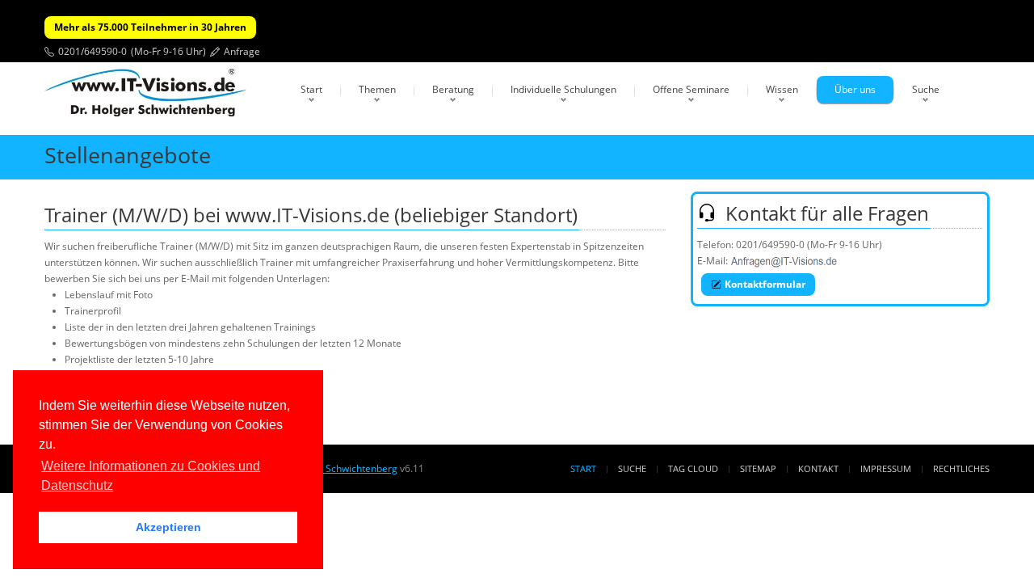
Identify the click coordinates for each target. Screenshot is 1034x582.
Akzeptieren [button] (168, 527)
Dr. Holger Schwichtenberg (336, 468)
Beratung (453, 89)
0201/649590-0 (92, 51)
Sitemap (758, 468)
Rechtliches (961, 468)
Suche (925, 89)
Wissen (782, 89)
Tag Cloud (693, 468)
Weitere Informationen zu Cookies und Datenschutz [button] (150, 475)
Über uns (855, 89)
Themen (377, 89)
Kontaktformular (765, 284)
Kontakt (818, 468)
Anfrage (242, 51)
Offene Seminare (691, 89)
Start (311, 89)
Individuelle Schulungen (563, 89)
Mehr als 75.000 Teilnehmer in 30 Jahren (150, 27)
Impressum (885, 468)
